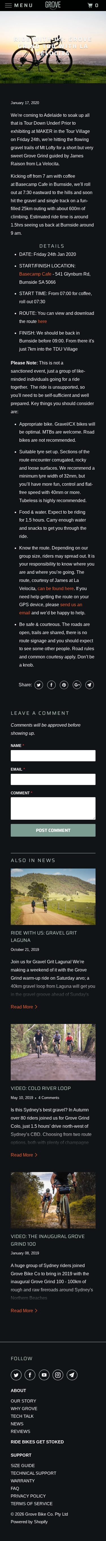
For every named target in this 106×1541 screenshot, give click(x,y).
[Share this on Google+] (76, 685)
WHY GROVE (24, 1408)
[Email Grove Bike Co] (73, 1374)
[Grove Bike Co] (53, 5)
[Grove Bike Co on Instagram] (59, 1374)
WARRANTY (23, 1480)
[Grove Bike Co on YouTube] (45, 1374)
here (42, 321)
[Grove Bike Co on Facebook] (31, 1374)
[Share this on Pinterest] (63, 685)
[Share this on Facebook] (51, 685)
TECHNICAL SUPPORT (33, 1473)
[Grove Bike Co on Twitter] (17, 1374)
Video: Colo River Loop (41, 1088)
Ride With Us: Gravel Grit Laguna (44, 936)
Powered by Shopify (29, 1521)
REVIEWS (20, 1431)
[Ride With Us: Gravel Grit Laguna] (53, 897)
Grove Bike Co (39, 1514)
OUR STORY (23, 1401)
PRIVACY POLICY (28, 1496)
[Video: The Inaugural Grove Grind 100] (53, 1200)
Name (17, 746)
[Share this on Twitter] (38, 685)
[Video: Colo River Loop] (53, 1052)
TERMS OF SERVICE (32, 1503)
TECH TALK (22, 1416)
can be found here (56, 588)
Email (18, 769)
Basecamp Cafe (35, 274)
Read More (22, 1006)
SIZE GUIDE (23, 1465)
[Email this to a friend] (89, 685)
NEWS (17, 1423)
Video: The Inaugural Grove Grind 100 (48, 1240)
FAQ (15, 1488)
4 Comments (48, 1098)
